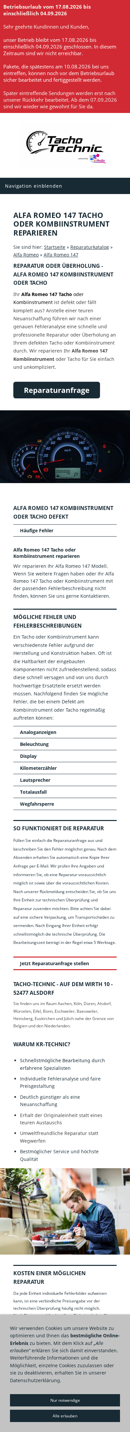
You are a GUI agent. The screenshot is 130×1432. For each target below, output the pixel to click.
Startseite (54, 247)
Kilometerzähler (38, 768)
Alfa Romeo (26, 255)
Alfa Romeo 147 (61, 255)
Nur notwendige (65, 1400)
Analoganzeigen (38, 732)
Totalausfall (33, 792)
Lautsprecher (35, 780)
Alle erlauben (65, 1416)
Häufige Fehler (36, 530)
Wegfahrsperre (37, 804)
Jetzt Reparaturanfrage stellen (54, 963)
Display (28, 756)
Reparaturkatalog (89, 247)
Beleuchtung (34, 744)
